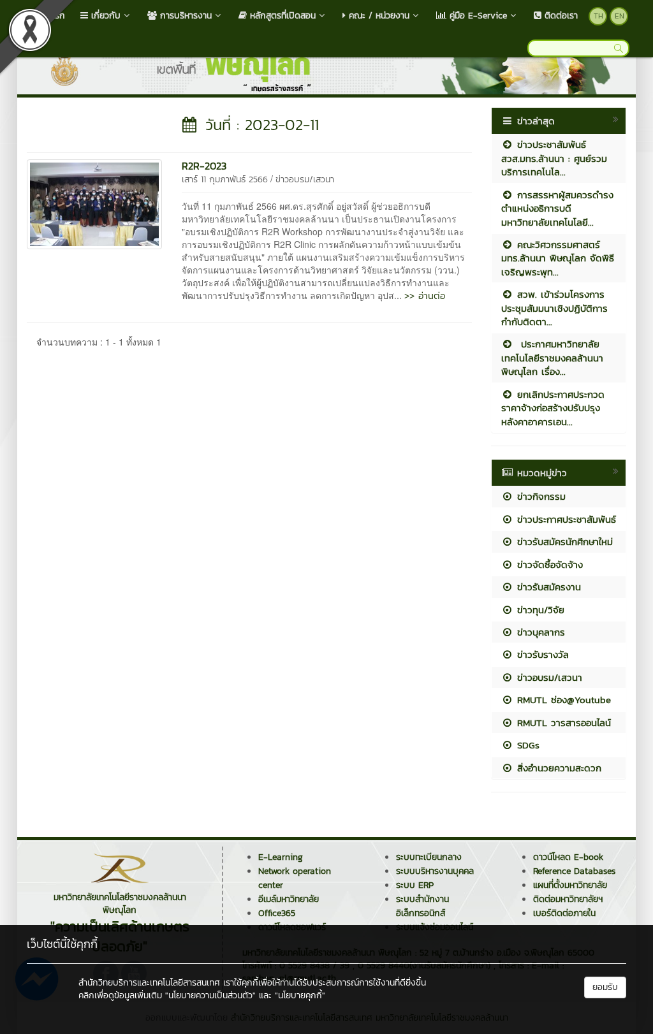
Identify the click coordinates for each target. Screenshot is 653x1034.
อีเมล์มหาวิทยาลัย (288, 899)
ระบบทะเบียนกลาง (429, 857)
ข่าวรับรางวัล (541, 654)
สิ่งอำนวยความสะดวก (557, 768)
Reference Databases (574, 871)
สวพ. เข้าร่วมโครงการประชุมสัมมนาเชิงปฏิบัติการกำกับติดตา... (554, 308)
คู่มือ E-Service (476, 15)
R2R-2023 (204, 165)
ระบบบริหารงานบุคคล (435, 871)
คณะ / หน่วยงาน (377, 15)
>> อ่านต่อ (424, 295)
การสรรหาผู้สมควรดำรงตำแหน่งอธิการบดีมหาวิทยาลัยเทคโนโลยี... (557, 208)
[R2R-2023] (94, 202)
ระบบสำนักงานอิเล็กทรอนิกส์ (422, 906)
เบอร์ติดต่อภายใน (564, 913)
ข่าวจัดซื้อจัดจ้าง (548, 564)
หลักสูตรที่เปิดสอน (281, 15)
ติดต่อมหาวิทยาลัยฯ (568, 899)
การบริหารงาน (184, 15)
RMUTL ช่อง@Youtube (562, 699)
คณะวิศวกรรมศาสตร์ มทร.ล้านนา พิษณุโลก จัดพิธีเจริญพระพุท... (557, 258)
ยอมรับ (605, 987)
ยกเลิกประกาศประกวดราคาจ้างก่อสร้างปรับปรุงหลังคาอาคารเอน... (553, 408)
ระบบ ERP (415, 885)
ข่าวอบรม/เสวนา (304, 179)
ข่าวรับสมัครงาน (547, 586)
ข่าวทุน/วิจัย (538, 609)
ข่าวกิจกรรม (539, 496)
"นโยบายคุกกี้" (300, 995)
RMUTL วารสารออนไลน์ (562, 722)
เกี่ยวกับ (104, 15)
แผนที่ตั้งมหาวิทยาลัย (570, 885)
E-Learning (280, 857)
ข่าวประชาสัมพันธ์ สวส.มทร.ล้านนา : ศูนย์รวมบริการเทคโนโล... (554, 158)
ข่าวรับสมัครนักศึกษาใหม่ (563, 541)
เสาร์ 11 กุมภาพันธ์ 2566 (225, 179)
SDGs (526, 745)
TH (598, 16)
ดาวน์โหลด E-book (568, 857)
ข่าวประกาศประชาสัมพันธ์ (564, 519)
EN (619, 16)
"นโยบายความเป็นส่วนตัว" (210, 995)
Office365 (276, 913)
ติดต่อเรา (559, 15)
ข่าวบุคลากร (539, 632)
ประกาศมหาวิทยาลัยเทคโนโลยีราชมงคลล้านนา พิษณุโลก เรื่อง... (552, 358)
